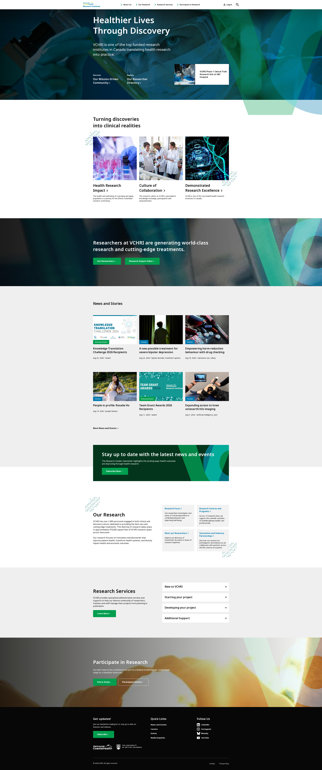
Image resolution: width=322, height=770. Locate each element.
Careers (154, 729)
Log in (229, 4)
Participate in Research (190, 4)
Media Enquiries (158, 738)
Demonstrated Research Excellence (202, 188)
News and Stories (159, 724)
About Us (127, 4)
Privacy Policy (224, 764)
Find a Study (103, 682)
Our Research (144, 4)
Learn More (103, 613)
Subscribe (102, 734)
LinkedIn (205, 724)
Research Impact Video (140, 261)
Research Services (165, 4)
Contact (212, 764)
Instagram (206, 729)
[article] (201, 74)
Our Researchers (105, 261)
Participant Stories (131, 682)
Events (154, 733)
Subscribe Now (113, 471)
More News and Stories (104, 428)
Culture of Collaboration (151, 188)
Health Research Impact (107, 188)
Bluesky (204, 733)
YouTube (205, 738)
